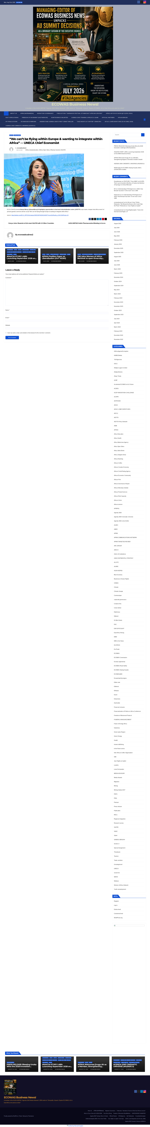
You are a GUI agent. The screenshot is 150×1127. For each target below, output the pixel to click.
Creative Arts (117, 603)
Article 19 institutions (120, 554)
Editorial (116, 686)
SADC (116, 831)
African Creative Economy (121, 467)
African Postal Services (120, 492)
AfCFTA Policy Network (87, 254)
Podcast (116, 802)
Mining (116, 785)
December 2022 (118, 335)
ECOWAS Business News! (75, 104)
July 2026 (117, 227)
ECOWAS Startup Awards (121, 670)
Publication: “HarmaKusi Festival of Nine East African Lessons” (79, 113)
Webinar (116, 881)
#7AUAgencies (123, 117)
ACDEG (116, 388)
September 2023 (118, 314)
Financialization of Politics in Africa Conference (127, 711)
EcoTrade (117, 649)
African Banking (118, 459)
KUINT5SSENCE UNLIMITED (59, 117)
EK (115, 189)
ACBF (116, 380)
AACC (116, 363)
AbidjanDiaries (118, 372)
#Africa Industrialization (31, 150)
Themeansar (31, 1116)
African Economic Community (122, 475)
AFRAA (47, 254)
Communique (118, 595)
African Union (17, 135)
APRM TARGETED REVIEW (122, 541)
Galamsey (117, 728)
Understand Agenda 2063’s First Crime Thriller (56, 121)
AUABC (116, 566)
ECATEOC (117, 645)
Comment (8, 277)
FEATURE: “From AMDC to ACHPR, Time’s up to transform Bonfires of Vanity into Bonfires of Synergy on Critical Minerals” (129, 183)
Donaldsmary (118, 181)
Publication (117, 810)
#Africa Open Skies (44, 150)
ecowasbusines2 (21, 148)
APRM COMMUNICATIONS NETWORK (125, 537)
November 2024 (118, 277)
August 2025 (117, 256)
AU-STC (116, 562)
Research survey (119, 823)
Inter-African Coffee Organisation (123, 752)
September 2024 (118, 285)
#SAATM (62, 150)
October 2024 (118, 281)
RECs (115, 814)
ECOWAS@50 (118, 674)
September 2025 (118, 252)
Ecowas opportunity (119, 661)
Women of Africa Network (100, 254)
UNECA (116, 868)
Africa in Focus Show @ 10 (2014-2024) (119, 113)
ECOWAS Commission (120, 657)
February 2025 (118, 273)
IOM (115, 757)
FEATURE (117, 703)
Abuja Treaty (117, 376)
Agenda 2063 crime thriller (121, 521)
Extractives (117, 699)
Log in (116, 905)
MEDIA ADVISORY (119, 773)
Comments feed (118, 913)
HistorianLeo (117, 194)
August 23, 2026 (48, 1069)
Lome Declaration (119, 769)
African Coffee (118, 463)
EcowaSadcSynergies (28, 121)
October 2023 (118, 310)
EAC (115, 624)
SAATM (15, 254)
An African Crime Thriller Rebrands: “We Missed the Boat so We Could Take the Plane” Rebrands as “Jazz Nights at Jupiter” (128, 204)
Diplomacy (117, 612)
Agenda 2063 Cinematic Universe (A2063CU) (20, 125)
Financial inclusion (119, 707)
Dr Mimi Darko (118, 620)
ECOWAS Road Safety (120, 665)
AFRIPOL (116, 508)
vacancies (117, 872)
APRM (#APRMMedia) (27, 113)
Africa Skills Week (119, 450)
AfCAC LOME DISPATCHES (122, 409)
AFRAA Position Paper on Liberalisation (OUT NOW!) (54, 257)
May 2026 (117, 236)
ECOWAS (117, 653)
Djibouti (116, 616)
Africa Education (118, 434)
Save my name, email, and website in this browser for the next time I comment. (28, 333)
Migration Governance (45, 113)
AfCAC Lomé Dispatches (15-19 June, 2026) (119, 121)
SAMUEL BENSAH (119, 839)
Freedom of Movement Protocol (123, 715)
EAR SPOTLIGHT (119, 628)
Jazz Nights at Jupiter (120, 761)
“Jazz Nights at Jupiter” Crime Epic (89, 121)
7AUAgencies (10, 249)
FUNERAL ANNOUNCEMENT (122, 719)
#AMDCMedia (118, 355)
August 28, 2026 (12, 1069)
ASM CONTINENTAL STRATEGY (123, 558)
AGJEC (116, 525)
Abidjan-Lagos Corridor (120, 367)
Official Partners (108, 117)
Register (116, 901)
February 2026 (118, 240)
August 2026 (117, 223)
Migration (116, 781)
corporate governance (120, 599)
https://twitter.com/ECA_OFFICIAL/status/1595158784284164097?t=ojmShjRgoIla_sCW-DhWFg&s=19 (39, 215)
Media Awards (118, 777)
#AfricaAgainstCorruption (121, 351)
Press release (118, 806)
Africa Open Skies (54, 254)
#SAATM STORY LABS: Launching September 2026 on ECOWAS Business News (21, 258)
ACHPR (116, 396)
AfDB (115, 425)
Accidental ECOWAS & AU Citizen (124, 384)
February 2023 (118, 331)
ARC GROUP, (118, 545)
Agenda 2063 (32, 249)
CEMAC (116, 583)
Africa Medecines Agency (121, 442)
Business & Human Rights (121, 579)
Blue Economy (118, 574)
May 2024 (117, 289)
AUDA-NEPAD (9, 254)
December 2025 (118, 248)
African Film (117, 479)
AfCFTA (11, 135)
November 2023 (118, 306)
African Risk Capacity (120, 496)
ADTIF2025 (117, 401)
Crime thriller (117, 608)
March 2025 (117, 269)
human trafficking (119, 744)
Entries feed (117, 909)
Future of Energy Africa (120, 723)
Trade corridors (118, 860)
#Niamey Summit (55, 150)
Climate (116, 587)
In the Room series (119, 748)
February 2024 (118, 298)
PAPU (116, 794)
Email (7, 317)
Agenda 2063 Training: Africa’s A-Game (84, 117)
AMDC (116, 529)
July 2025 (117, 260)
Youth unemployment (120, 889)
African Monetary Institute (121, 487)
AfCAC (15, 249)
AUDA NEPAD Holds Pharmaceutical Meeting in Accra (87, 223)
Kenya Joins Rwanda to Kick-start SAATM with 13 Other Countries (31, 223)
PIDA (115, 798)
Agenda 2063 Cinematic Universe (123, 516)
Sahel (115, 835)
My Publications (11, 121)
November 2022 (118, 339)
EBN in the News (119, 641)
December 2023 (118, 302)
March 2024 (117, 294)
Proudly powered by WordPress (11, 1116)
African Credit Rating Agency (122, 471)
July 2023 (117, 318)
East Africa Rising (12, 117)
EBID (115, 636)
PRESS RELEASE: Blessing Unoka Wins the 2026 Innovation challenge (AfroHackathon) (21, 1066)
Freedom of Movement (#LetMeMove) (35, 117)
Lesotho (116, 765)
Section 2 (116, 843)
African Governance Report (121, 483)
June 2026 (117, 231)
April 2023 (117, 323)
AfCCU (116, 413)
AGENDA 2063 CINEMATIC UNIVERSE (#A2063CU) (129, 163)
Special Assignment (119, 848)
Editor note (117, 682)
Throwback (117, 852)
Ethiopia (116, 690)
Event (115, 694)
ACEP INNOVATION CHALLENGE (124, 392)
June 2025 (117, 265)
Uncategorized (118, 864)
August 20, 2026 (83, 1069)
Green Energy (118, 736)
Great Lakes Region (119, 732)
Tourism (116, 856)
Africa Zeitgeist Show (120, 454)
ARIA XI (116, 550)
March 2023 (117, 327)
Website (7, 325)
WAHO (116, 877)
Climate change (118, 591)
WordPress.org (118, 917)
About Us (13, 113)
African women (118, 504)
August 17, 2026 (119, 1069)
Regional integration (120, 819)
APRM (116, 533)
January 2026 (118, 244)
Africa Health (117, 438)
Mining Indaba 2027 (119, 790)
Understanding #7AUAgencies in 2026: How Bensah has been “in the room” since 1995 (128, 196)
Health (116, 740)
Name (7, 310)
